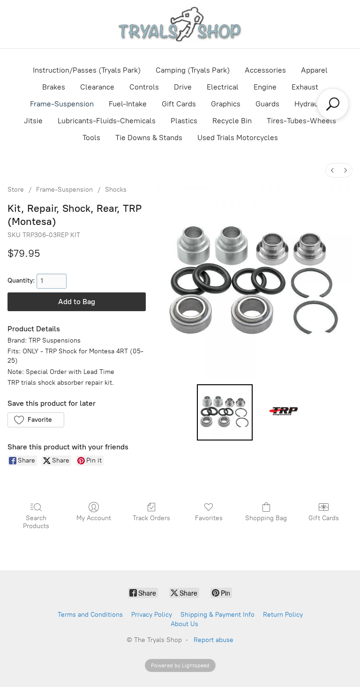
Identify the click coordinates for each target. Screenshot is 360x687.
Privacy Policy (151, 615)
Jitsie (33, 120)
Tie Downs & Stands (148, 137)
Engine (265, 86)
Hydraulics (312, 103)
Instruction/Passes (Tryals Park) (87, 70)
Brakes (53, 86)
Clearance (97, 86)
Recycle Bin (232, 120)
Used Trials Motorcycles (237, 137)
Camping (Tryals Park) (193, 70)
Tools (91, 137)
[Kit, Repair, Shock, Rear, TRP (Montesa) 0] (225, 412)
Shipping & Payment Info (217, 615)
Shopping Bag (266, 518)
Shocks (116, 190)
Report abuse (213, 640)
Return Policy (283, 615)
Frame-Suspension (62, 103)
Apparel (314, 70)
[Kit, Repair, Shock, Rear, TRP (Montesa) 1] (284, 412)
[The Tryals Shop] (179, 24)
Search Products (36, 522)
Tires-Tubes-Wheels (301, 120)
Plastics (184, 120)
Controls (144, 86)
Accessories (265, 70)
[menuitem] (332, 170)
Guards (267, 103)
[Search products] (332, 104)
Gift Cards (179, 103)
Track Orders (151, 518)
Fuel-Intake (128, 103)
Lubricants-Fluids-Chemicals (107, 120)
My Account (93, 518)
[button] (36, 419)
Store (16, 190)
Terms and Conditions (90, 615)
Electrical (223, 86)
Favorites (209, 518)
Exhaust (305, 86)
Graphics (225, 103)
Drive (183, 86)
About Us (184, 624)
